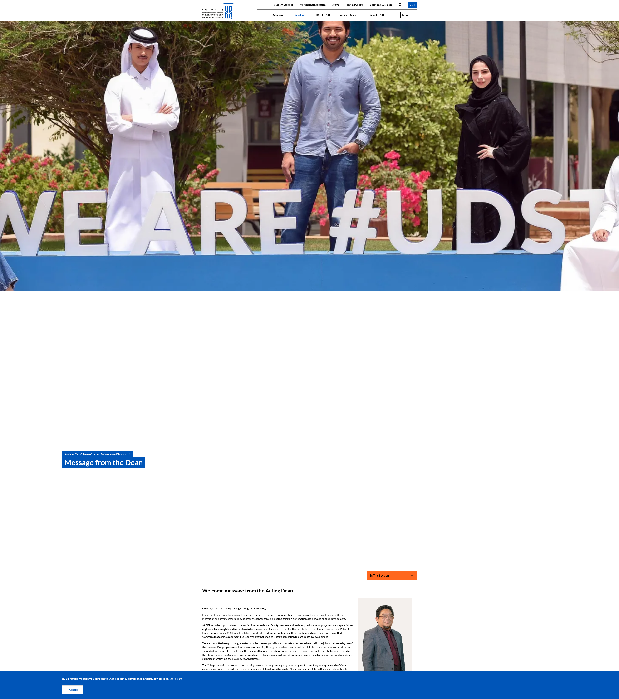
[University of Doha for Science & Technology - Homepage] (218, 11)
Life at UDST (323, 14)
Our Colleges (82, 454)
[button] (408, 15)
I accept (73, 690)
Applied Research (350, 14)
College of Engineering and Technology (109, 454)
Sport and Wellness (381, 4)
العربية (412, 5)
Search (400, 4)
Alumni (336, 4)
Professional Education (312, 4)
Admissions (278, 14)
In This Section (379, 575)
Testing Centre (355, 4)
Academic (300, 14)
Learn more (176, 678)
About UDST (377, 14)
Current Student (283, 4)
